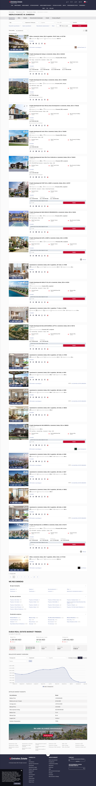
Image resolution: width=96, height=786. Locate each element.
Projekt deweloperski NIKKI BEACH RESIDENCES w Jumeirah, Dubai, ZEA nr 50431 (52, 212)
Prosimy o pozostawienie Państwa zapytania (77, 760)
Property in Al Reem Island (53, 599)
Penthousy (51, 767)
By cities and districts (15, 596)
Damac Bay (69, 619)
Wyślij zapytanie (48, 735)
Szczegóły (31, 41)
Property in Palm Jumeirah (53, 604)
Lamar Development (82, 449)
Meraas (84, 259)
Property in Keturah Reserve (54, 607)
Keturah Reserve (14, 617)
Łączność (31, 776)
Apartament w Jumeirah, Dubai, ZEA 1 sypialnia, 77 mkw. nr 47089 (47, 308)
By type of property (15, 585)
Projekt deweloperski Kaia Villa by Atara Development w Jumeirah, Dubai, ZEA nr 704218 (54, 105)
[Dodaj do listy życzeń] (27, 37)
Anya (30, 619)
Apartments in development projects (74, 591)
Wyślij (73, 202)
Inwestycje (51, 774)
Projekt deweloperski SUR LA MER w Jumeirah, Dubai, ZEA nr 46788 (48, 238)
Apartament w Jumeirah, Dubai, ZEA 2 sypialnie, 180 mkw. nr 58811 (48, 489)
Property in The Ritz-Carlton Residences (75, 607)
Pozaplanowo (51, 761)
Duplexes (31, 589)
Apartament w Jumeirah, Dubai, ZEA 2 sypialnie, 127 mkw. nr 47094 (48, 355)
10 (34, 577)
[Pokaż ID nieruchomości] (42, 44)
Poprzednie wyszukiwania (14, 25)
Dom (30, 760)
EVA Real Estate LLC (81, 47)
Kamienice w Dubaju (79, 745)
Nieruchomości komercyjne (36, 18)
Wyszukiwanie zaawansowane (43, 25)
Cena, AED (59, 22)
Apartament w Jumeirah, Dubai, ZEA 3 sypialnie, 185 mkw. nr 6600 (47, 507)
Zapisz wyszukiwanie (26, 25)
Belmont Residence (71, 617)
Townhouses (31, 591)
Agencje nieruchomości (33, 763)
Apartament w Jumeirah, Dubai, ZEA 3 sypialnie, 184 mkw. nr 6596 (47, 454)
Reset (53, 25)
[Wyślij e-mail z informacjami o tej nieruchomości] (36, 44)
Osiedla (25, 18)
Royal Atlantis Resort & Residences (17, 623)
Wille (19, 18)
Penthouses (12, 591)
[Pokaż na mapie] (30, 74)
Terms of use (31, 780)
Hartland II (12, 621)
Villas (68, 589)
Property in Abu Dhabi (14, 599)
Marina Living (32, 617)
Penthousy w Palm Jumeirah (55, 747)
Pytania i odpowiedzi (33, 769)
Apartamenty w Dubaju (13, 745)
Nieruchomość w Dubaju (54, 776)
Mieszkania (51, 765)
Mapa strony (31, 781)
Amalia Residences (14, 619)
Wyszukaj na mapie (33, 767)
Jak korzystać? (32, 774)
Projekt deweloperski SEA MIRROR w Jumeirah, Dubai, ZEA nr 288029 (48, 425)
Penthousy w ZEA (52, 743)
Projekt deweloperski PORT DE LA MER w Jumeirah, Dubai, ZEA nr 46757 (49, 183)
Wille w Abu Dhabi (65, 747)
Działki (47, 18)
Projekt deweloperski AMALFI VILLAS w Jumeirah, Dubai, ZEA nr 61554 (49, 282)
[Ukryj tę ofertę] (30, 44)
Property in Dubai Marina (15, 604)
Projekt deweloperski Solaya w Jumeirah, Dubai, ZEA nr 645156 (47, 54)
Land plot (50, 591)
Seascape (31, 623)
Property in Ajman (32, 607)
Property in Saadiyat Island (72, 599)
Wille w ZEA (64, 743)
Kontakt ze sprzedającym (36, 47)
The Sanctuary (51, 623)
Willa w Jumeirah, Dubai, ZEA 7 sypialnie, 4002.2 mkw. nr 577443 (47, 557)
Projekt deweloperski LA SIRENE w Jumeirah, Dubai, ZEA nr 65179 (47, 524)
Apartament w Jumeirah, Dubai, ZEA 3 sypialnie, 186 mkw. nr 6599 (47, 390)
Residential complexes (15, 614)
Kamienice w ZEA (79, 743)
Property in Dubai (32, 601)
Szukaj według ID (56, 18)
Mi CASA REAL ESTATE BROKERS (79, 383)
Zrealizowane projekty (53, 763)
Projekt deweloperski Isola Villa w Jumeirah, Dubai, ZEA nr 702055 (47, 131)
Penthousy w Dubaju (53, 745)
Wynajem (51, 772)
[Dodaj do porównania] (24, 37)
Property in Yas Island (14, 601)
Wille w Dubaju (65, 745)
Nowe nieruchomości (53, 760)
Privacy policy (31, 778)
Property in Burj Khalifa (52, 601)
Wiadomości (31, 770)
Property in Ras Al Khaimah (15, 607)
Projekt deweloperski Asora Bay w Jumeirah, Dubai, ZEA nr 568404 (48, 80)
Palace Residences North (72, 621)
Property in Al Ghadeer (33, 599)
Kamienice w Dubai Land (80, 747)
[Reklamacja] (45, 44)
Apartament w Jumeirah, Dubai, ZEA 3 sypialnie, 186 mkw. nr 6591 (47, 372)
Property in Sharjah (71, 604)
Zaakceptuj (17, 783)
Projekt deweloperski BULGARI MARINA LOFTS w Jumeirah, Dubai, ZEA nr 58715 (52, 326)
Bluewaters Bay (51, 619)
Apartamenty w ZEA (13, 743)
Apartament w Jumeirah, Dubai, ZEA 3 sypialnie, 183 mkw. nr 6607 (47, 472)
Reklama (30, 772)
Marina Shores (32, 621)
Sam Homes (83, 567)
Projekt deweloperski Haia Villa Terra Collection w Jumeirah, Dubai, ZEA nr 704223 (52, 157)
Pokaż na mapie (64, 25)
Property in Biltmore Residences (16, 609)
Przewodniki (31, 765)
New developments (52, 589)
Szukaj (79, 25)
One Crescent (51, 621)
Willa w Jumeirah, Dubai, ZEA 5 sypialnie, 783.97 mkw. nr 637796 (47, 36)
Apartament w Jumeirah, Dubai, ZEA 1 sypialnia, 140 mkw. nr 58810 (48, 407)
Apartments (12, 589)
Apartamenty (12, 18)
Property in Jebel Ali (33, 604)
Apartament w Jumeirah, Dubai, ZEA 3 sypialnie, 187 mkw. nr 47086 (48, 264)
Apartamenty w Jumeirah (27, 743)
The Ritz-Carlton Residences (54, 617)
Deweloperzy (31, 761)
